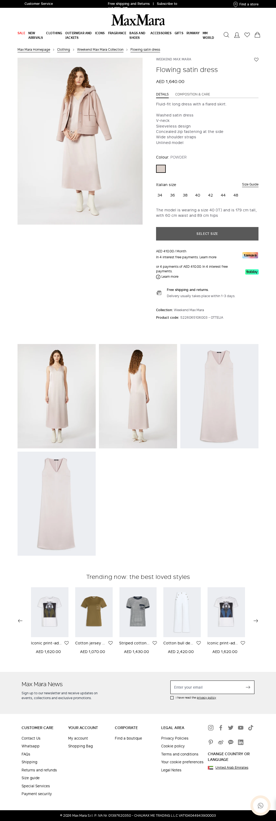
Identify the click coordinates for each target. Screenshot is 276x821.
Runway (193, 33)
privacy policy (206, 697)
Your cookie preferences (182, 762)
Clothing (54, 33)
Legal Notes (171, 770)
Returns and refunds (39, 770)
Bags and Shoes (137, 35)
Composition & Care (192, 94)
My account (78, 738)
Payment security (37, 793)
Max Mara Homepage (34, 49)
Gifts (179, 33)
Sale (21, 33)
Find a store (248, 4)
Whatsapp (31, 746)
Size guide (31, 778)
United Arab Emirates (231, 767)
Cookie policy (173, 746)
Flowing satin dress (145, 49)
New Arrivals (35, 35)
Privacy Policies (174, 738)
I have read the (196, 698)
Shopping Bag (80, 746)
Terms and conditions (179, 754)
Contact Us (31, 738)
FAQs (26, 754)
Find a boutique (128, 738)
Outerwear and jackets (78, 35)
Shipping (29, 762)
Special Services (36, 786)
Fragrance (117, 33)
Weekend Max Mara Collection (100, 49)
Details (162, 94)
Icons (100, 33)
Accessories (160, 33)
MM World (208, 35)
